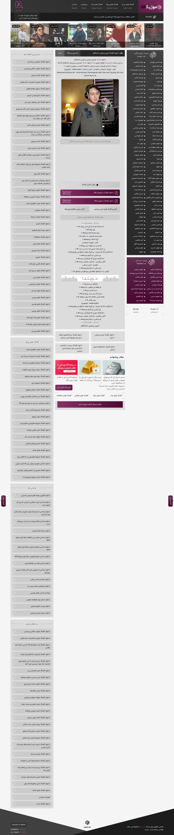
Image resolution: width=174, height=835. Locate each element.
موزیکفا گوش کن (64, 387)
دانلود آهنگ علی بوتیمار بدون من (37, 102)
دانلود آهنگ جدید (43, 804)
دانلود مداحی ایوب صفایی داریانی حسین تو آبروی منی (33, 503)
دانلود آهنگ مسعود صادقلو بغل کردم (35, 654)
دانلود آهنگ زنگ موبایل (40, 250)
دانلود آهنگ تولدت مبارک (40, 217)
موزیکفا (151, 6)
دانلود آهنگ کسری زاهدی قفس (37, 443)
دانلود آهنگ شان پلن (42, 174)
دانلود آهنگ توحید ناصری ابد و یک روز (35, 356)
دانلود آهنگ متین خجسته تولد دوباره (35, 777)
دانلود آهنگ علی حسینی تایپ (39, 148)
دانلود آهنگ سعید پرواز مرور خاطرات (36, 369)
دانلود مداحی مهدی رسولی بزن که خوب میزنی (32, 463)
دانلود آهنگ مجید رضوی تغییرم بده (36, 477)
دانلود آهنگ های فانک (41, 450)
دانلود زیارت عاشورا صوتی (40, 606)
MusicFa (149, 17)
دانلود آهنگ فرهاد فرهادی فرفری (37, 697)
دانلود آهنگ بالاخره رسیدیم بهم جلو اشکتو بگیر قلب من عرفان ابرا (33, 117)
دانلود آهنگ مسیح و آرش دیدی (38, 410)
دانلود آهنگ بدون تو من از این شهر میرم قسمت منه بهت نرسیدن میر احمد (34, 662)
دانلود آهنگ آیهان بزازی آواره (39, 190)
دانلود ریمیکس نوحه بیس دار (39, 586)
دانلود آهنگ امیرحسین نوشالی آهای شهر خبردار (34, 156)
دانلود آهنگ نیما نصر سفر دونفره (37, 376)
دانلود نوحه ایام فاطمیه (41, 230)
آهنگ (60, 53)
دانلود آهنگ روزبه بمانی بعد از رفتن (36, 724)
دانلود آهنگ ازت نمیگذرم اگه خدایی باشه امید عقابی (32, 646)
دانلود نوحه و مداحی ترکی (40, 579)
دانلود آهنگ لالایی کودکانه (39, 264)
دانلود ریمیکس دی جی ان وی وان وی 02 (34, 403)
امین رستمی (99, 141)
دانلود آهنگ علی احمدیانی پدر (38, 670)
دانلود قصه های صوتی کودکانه (38, 324)
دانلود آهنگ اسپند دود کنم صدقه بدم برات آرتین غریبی (33, 746)
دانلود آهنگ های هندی (41, 304)
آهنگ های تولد (99, 395)
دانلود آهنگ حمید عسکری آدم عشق (36, 731)
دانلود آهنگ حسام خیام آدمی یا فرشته (35, 760)
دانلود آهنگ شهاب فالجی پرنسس (37, 68)
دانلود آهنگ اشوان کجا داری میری (37, 684)
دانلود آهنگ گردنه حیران (40, 75)
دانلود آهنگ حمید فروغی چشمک (37, 711)
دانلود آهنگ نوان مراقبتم (40, 690)
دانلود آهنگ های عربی (41, 277)
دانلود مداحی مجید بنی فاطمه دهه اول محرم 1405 (33, 539)
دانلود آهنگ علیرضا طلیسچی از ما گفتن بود (33, 457)
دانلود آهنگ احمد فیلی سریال (38, 717)
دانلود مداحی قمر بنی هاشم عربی (37, 563)
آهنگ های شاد (116, 395)
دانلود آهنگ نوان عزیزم (41, 416)
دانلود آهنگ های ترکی (41, 243)
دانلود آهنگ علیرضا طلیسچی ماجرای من (35, 423)
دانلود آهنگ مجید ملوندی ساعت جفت (35, 704)
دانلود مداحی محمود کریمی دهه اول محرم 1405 (34, 548)
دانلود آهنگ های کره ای (40, 290)
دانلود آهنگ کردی (43, 223)
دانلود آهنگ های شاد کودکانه (38, 317)
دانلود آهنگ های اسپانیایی (39, 284)
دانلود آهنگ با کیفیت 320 (104, 192)
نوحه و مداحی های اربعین (40, 593)
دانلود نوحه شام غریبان (41, 531)
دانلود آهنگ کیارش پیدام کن (38, 62)
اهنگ (84, 63)
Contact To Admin (18, 824)
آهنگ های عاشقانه (64, 395)
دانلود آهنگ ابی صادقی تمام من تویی (35, 396)
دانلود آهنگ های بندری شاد (39, 270)
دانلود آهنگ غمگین (42, 210)
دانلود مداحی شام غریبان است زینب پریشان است (33, 523)
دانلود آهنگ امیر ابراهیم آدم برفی (37, 783)
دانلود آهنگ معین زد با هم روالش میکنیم (33, 470)
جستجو (19, 10)
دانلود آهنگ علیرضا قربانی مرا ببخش (36, 738)
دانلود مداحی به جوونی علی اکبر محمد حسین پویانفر (33, 571)
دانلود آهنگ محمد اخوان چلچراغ (38, 389)
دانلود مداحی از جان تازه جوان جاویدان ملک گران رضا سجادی (32, 513)
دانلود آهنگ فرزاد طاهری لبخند (38, 203)
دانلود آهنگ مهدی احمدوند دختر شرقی (35, 82)
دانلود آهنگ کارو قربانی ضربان (38, 95)
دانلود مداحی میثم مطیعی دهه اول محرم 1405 (32, 556)
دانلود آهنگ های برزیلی (41, 311)
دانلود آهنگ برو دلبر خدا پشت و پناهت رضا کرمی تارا (34, 769)
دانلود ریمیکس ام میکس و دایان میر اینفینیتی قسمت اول (36, 182)
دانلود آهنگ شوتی (42, 257)
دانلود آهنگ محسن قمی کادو (38, 125)
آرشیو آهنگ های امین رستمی (105, 209)
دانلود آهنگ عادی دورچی (40, 141)
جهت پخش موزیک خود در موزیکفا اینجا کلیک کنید (27, 17)
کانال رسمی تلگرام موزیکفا (75, 209)
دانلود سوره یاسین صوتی (40, 613)
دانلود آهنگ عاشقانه (42, 237)
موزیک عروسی (44, 797)
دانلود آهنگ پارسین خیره (40, 754)
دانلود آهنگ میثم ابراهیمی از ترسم (36, 363)
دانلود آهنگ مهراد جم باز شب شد (37, 437)
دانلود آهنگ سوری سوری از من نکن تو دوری (33, 109)
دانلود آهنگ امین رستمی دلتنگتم (106, 53)
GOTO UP (87, 827)
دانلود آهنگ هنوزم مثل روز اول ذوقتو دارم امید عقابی (33, 166)
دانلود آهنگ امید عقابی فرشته (38, 430)
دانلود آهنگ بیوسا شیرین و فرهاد (37, 196)
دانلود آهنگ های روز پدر (40, 331)
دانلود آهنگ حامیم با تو (41, 383)
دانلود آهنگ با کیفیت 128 (104, 201)
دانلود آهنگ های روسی (41, 297)
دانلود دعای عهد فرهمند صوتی (38, 599)
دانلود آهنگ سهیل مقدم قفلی (38, 88)
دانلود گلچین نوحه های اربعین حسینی (35, 495)
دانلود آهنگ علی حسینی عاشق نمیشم (35, 677)
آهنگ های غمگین (81, 395)
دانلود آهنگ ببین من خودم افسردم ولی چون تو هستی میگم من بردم (33, 133)
